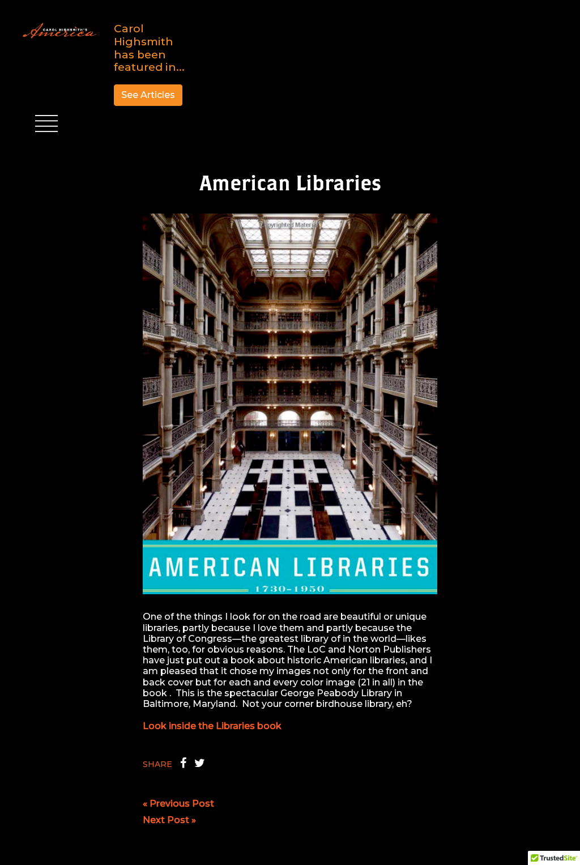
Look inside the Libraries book (212, 726)
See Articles (148, 95)
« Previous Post (178, 803)
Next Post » (169, 820)
